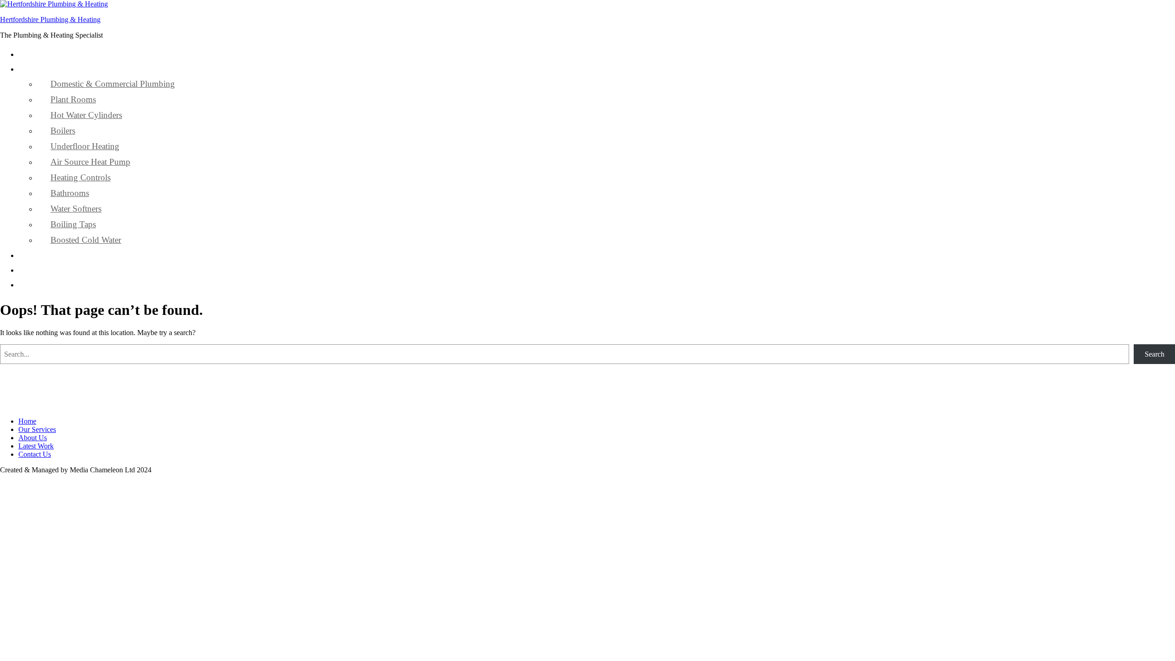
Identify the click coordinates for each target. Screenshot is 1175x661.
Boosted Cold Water (85, 240)
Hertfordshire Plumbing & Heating (50, 19)
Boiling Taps (73, 224)
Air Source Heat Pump (90, 162)
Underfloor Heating (84, 146)
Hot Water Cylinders (86, 115)
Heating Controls (80, 177)
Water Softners (75, 208)
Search (1154, 354)
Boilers (62, 130)
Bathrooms (69, 193)
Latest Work (55, 269)
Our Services (56, 68)
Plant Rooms (73, 99)
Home (45, 54)
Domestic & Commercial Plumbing (112, 84)
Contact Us (53, 284)
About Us (51, 255)
